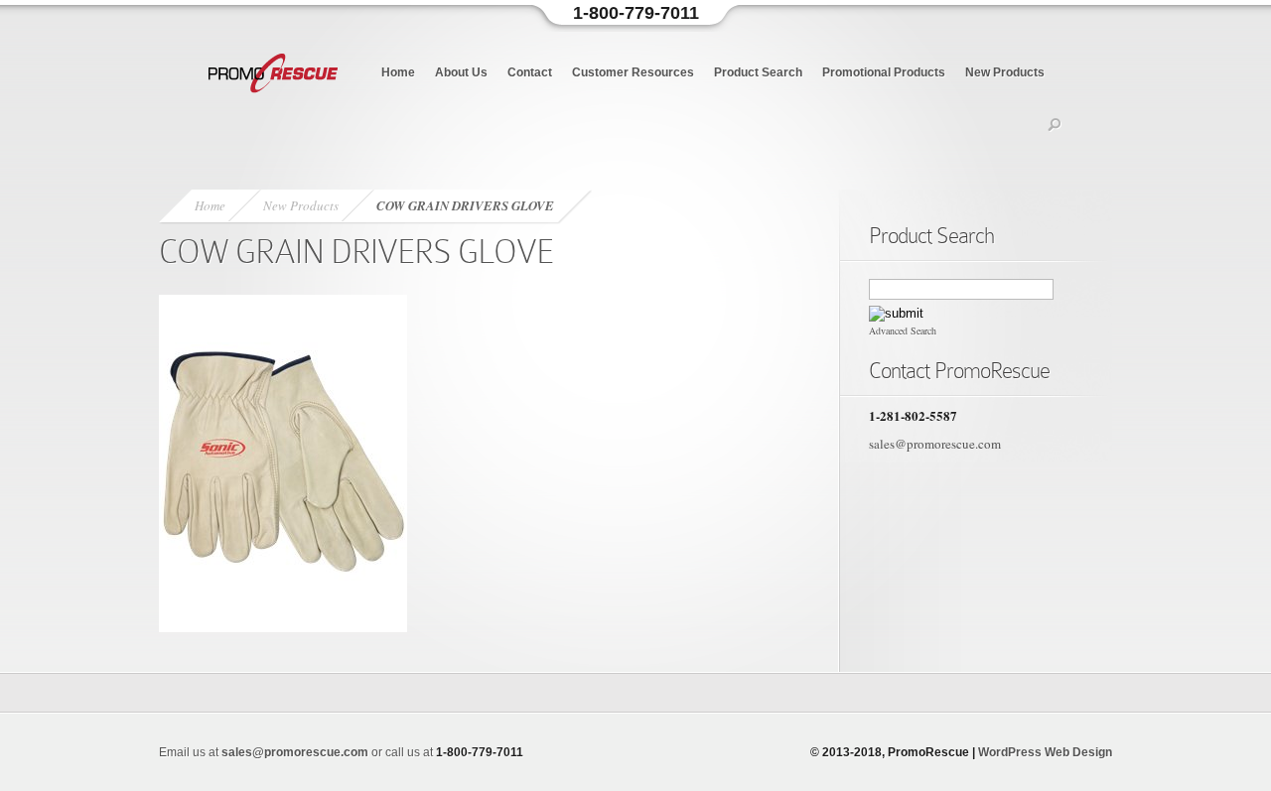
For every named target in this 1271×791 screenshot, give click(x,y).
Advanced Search (902, 330)
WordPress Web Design (1045, 752)
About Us (461, 72)
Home (398, 72)
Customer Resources (633, 72)
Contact (529, 72)
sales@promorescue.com (935, 444)
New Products (1005, 72)
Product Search (758, 72)
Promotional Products (883, 72)
